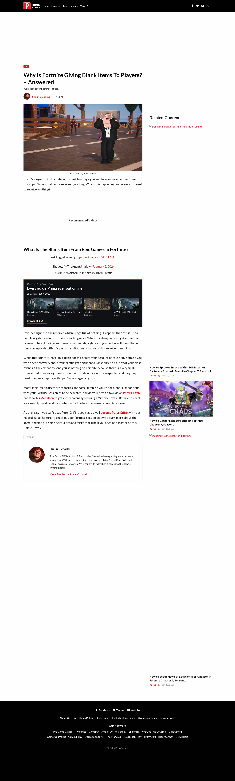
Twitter (120, 710)
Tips (65, 6)
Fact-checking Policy (123, 717)
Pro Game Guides (62, 731)
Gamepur (94, 731)
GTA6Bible (182, 736)
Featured (55, 6)
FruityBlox (150, 736)
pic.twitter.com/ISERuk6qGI (97, 257)
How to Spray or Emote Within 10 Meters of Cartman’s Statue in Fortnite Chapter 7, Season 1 (180, 369)
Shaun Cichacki (41, 96)
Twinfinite (80, 731)
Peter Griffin (131, 393)
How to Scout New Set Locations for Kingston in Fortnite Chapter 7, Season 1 (180, 678)
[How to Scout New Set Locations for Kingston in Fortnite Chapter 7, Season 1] (181, 553)
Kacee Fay (154, 375)
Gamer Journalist (56, 736)
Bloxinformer (165, 736)
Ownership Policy (147, 717)
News (46, 6)
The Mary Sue (113, 736)
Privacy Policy (168, 717)
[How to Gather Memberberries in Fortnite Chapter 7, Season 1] (181, 399)
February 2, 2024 (103, 266)
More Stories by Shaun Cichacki (68, 474)
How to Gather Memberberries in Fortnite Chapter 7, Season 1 (176, 422)
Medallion (47, 398)
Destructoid (175, 731)
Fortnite (30, 437)
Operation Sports (94, 736)
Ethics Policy (103, 717)
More (86, 7)
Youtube (135, 710)
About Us (84, 4)
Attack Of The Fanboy (114, 731)
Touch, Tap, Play (132, 736)
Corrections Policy (83, 717)
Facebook (104, 710)
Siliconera (134, 731)
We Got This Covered (154, 731)
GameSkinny (75, 736)
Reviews (74, 6)
